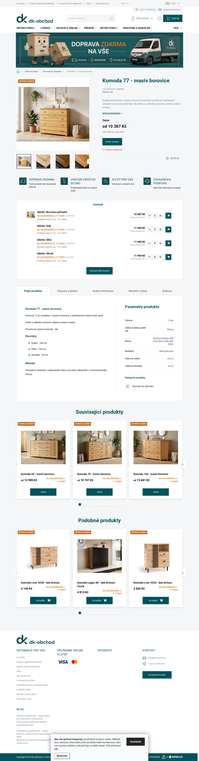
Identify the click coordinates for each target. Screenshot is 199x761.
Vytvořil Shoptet (153, 757)
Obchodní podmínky (26, 680)
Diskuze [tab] (167, 290)
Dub (171, 341)
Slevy (88, 3)
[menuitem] (27, 28)
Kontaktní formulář (157, 675)
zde (56, 748)
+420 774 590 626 (156, 664)
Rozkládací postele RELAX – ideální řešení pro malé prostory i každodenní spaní (33, 734)
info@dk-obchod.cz (157, 658)
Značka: (107, 92)
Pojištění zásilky (24, 689)
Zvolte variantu (112, 142)
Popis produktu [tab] (33, 290)
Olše (166, 341)
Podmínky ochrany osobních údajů (32, 685)
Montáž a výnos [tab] (138, 290)
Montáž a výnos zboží (26, 694)
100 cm (170, 329)
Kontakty (21, 3)
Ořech (171, 344)
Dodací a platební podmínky (41, 3)
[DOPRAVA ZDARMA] (43, 447)
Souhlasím (135, 741)
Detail (43, 492)
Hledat (112, 18)
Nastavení (62, 755)
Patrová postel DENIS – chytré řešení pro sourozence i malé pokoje (33, 717)
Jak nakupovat (102, 3)
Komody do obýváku (142, 386)
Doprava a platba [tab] (67, 290)
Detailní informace (111, 113)
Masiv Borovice (166, 351)
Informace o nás (24, 699)
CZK (173, 3)
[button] (80, 504)
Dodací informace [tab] (103, 290)
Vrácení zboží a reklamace (70, 3)
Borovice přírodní (161, 338)
